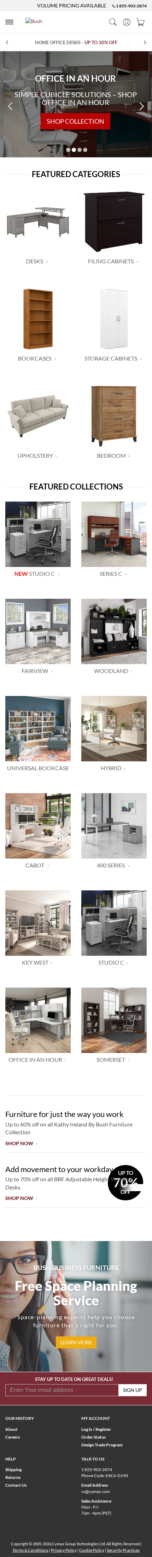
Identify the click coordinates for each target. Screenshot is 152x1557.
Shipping (13, 1469)
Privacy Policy (64, 1550)
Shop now (19, 1143)
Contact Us (16, 1485)
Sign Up (132, 1390)
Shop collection (75, 121)
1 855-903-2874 (131, 5)
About (11, 1429)
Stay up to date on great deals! (74, 1379)
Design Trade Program (102, 1444)
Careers (12, 1437)
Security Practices (123, 1550)
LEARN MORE (76, 1342)
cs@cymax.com (95, 1491)
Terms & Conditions (30, 1550)
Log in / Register (96, 1429)
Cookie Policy (91, 1550)
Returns (13, 1477)
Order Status (93, 1437)
